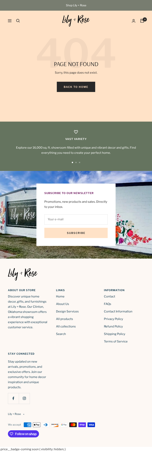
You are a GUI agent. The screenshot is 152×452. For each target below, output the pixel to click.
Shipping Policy (114, 334)
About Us (62, 304)
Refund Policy (113, 326)
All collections (66, 326)
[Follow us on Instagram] (24, 398)
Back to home (76, 86)
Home (60, 296)
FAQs (107, 304)
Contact (109, 296)
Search (61, 334)
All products (64, 319)
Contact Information (118, 311)
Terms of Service (116, 341)
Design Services (67, 311)
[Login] (133, 21)
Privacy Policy (113, 319)
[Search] (18, 21)
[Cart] (142, 21)
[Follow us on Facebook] (13, 398)
